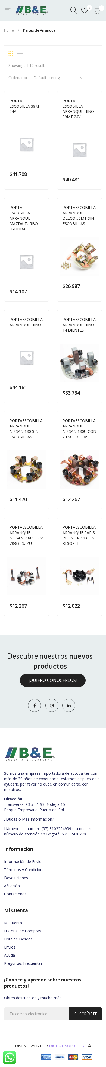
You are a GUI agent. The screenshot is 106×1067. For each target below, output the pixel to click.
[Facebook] (34, 705)
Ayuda (9, 955)
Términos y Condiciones (25, 869)
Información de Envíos (23, 861)
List (21, 53)
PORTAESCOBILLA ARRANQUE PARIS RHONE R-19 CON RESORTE (79, 535)
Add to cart (41, 174)
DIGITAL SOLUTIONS (68, 1045)
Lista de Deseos (18, 939)
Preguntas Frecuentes (23, 963)
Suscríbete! (85, 1015)
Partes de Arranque (27, 119)
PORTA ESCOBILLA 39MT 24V (25, 106)
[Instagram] (51, 705)
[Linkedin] (68, 705)
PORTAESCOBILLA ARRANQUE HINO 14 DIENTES (79, 325)
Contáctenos (15, 893)
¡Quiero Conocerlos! (53, 680)
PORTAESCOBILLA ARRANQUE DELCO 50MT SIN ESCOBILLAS (79, 215)
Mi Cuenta (13, 922)
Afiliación (12, 885)
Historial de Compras (22, 930)
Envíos (9, 947)
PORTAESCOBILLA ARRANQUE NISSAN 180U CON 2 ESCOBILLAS (79, 428)
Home (9, 30)
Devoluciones (16, 877)
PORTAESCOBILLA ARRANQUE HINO (26, 322)
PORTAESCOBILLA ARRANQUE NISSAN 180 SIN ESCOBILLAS (26, 428)
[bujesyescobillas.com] (32, 10)
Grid (12, 53)
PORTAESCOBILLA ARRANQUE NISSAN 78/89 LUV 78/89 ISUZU (26, 535)
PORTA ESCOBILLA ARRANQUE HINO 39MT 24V (78, 109)
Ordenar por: (19, 77)
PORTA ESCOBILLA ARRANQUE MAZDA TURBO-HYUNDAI (24, 218)
